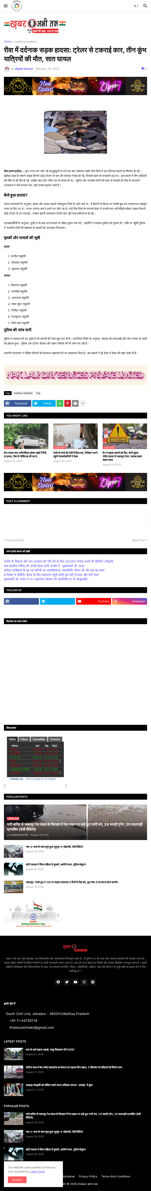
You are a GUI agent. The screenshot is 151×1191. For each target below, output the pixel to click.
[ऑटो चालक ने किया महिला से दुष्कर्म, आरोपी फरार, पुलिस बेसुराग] (13, 869)
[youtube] (75, 982)
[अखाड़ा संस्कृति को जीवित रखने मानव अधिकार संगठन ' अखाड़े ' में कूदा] (13, 1089)
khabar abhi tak (88, 1183)
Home (7, 41)
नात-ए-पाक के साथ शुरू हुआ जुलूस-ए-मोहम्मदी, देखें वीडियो (54, 846)
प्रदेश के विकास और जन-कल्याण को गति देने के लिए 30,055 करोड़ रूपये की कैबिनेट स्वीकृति (58, 561)
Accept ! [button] (17, 1179)
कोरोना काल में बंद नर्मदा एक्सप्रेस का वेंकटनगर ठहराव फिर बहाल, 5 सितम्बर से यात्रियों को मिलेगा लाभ (74, 1067)
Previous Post (15, 540)
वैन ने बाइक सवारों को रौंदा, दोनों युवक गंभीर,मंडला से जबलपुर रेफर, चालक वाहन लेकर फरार (122, 456)
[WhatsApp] (60, 403)
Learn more (37, 1171)
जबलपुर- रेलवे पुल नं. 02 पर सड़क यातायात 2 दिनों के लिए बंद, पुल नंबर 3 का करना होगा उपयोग (72, 882)
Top (38, 393)
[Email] (75, 403)
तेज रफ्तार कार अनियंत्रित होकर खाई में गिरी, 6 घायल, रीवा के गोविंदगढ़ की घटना (25, 454)
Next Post (138, 540)
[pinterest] (92, 982)
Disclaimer (68, 1176)
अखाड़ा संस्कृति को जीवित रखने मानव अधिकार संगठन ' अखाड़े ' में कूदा (59, 1085)
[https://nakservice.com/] (21, 609)
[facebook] (21, 601)
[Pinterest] (67, 403)
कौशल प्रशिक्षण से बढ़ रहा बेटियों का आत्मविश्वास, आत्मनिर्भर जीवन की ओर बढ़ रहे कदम (54, 570)
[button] (5, 6)
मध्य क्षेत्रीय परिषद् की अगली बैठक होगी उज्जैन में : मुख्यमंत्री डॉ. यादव (44, 566)
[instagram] (84, 982)
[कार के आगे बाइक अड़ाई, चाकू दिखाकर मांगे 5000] (13, 1054)
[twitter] (57, 601)
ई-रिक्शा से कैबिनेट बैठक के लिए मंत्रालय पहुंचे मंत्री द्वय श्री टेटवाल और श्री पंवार (51, 575)
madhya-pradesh (26, 41)
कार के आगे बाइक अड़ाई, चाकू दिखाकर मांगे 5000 (50, 1049)
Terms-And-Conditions (115, 1176)
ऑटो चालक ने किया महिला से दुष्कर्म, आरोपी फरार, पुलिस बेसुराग (56, 864)
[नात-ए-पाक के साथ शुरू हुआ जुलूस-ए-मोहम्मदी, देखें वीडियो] (13, 851)
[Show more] (83, 403)
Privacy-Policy (88, 1176)
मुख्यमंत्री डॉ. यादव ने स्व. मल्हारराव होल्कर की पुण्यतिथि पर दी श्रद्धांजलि (45, 579)
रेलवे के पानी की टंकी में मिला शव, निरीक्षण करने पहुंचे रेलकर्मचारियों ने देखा (75, 454)
